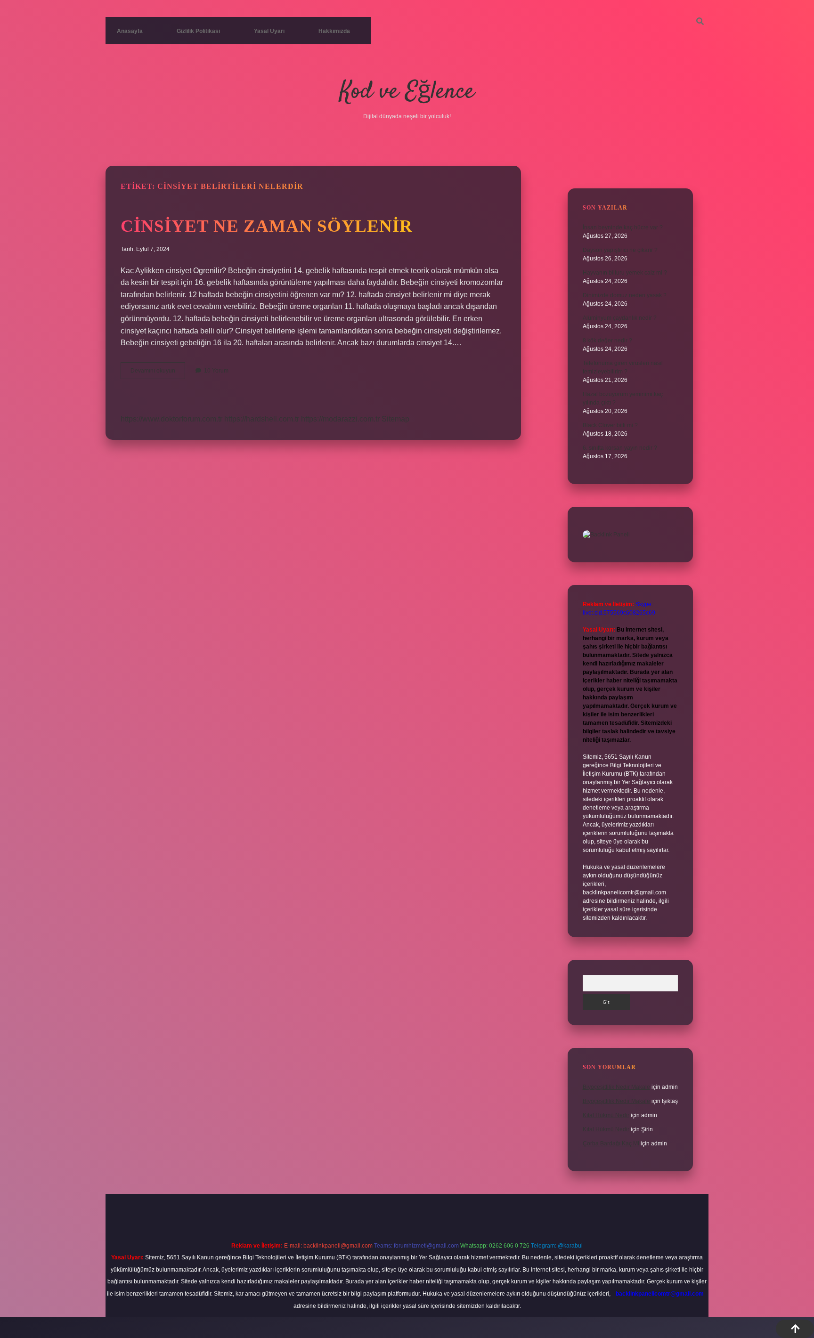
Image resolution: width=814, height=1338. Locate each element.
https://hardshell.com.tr (261, 419)
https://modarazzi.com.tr (340, 419)
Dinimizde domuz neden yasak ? (625, 295)
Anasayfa (130, 31)
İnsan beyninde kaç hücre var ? (623, 227)
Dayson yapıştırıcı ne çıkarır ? (620, 250)
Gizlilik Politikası (198, 31)
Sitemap (395, 419)
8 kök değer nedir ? (607, 340)
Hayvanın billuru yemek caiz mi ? (625, 272)
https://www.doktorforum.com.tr (171, 419)
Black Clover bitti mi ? (610, 425)
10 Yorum (216, 370)
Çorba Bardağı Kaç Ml (611, 1143)
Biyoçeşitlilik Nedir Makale (616, 1087)
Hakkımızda (334, 31)
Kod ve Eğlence (407, 92)
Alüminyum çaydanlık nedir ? (620, 318)
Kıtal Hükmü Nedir (606, 1115)
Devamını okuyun (157, 373)
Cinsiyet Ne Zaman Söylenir (267, 225)
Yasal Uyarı (269, 31)
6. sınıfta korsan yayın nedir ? (620, 448)
